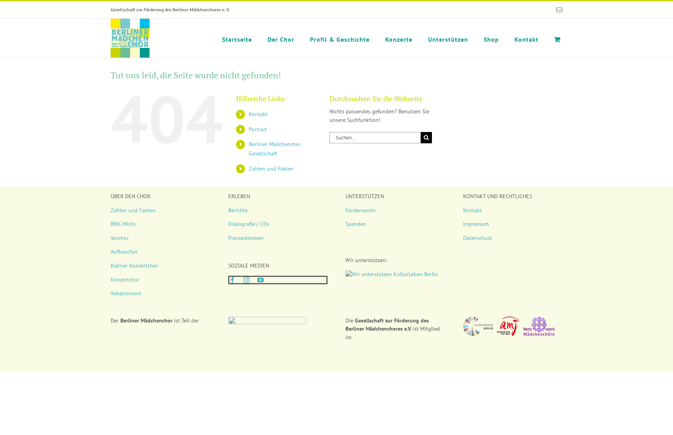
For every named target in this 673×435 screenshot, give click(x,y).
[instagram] (246, 280)
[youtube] (260, 280)
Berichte (238, 210)
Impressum (476, 223)
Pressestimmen (246, 237)
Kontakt (258, 114)
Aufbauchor (124, 251)
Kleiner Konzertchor (134, 265)
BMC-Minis (123, 223)
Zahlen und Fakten (271, 168)
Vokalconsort (126, 293)
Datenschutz (477, 237)
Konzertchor (125, 279)
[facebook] (232, 280)
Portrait (258, 129)
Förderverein (360, 210)
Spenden (355, 223)
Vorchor (120, 237)
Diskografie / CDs (248, 223)
